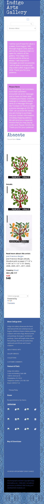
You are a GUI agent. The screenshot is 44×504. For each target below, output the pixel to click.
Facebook (25, 19)
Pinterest (31, 19)
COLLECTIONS (11, 358)
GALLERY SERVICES (13, 354)
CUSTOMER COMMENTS (14, 362)
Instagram (28, 19)
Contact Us (17, 106)
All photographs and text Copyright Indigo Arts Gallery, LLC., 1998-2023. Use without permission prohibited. (20, 483)
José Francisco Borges (14, 256)
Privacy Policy (13, 390)
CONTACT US (15, 383)
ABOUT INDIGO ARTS (14, 350)
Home (18, 139)
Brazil (16, 270)
